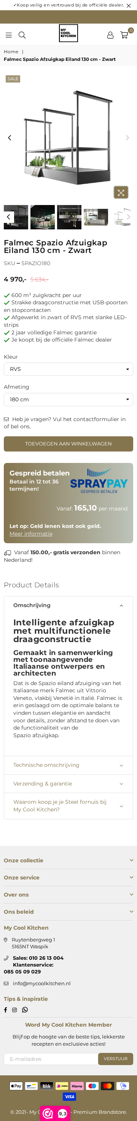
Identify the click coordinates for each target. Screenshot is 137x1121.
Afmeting (16, 386)
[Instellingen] (110, 34)
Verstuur (115, 1058)
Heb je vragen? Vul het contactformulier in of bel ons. (65, 423)
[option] (68, 138)
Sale (13, 78)
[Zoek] (22, 34)
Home (11, 51)
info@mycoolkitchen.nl (42, 983)
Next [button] (127, 138)
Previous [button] (9, 138)
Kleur (11, 356)
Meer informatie (31, 533)
